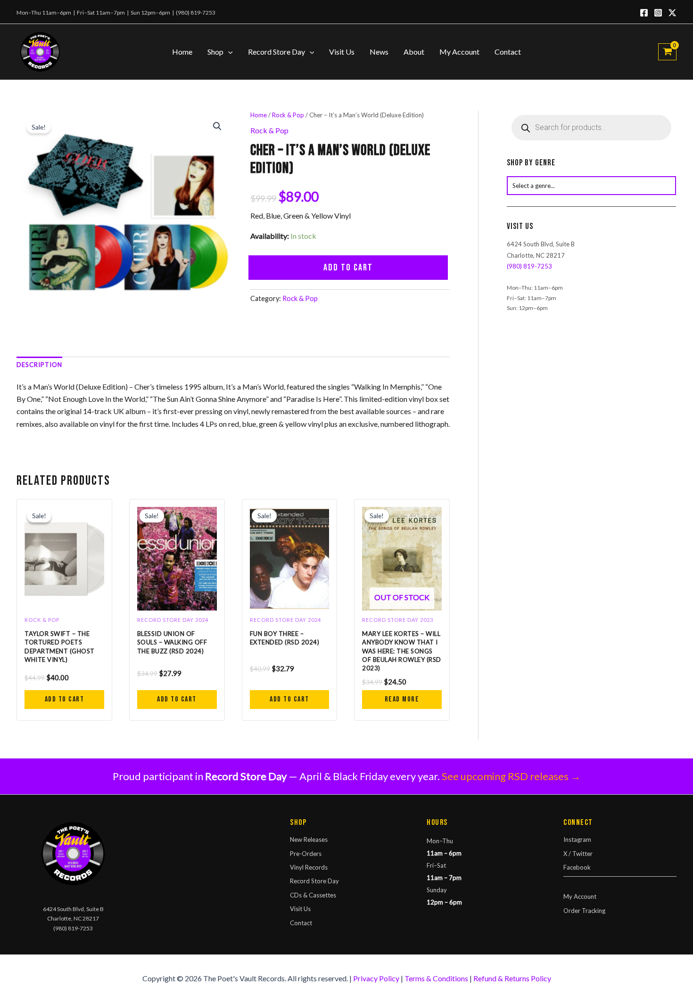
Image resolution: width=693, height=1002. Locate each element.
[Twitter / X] (672, 12)
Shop (215, 51)
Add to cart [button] (64, 699)
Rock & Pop (288, 115)
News (379, 51)
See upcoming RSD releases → (511, 776)
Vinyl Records (309, 867)
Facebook (577, 867)
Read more (402, 699)
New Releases (309, 839)
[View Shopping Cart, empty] (667, 51)
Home (182, 51)
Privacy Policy (376, 978)
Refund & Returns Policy (512, 978)
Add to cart (348, 267)
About (414, 51)
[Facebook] (644, 12)
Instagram (577, 839)
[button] (228, 52)
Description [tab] (39, 364)
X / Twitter (578, 853)
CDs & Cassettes (313, 895)
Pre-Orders (306, 853)
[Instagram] (658, 12)
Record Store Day (276, 51)
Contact (508, 51)
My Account (459, 51)
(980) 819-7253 (195, 12)
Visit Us (342, 51)
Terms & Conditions (436, 978)
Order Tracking (584, 910)
